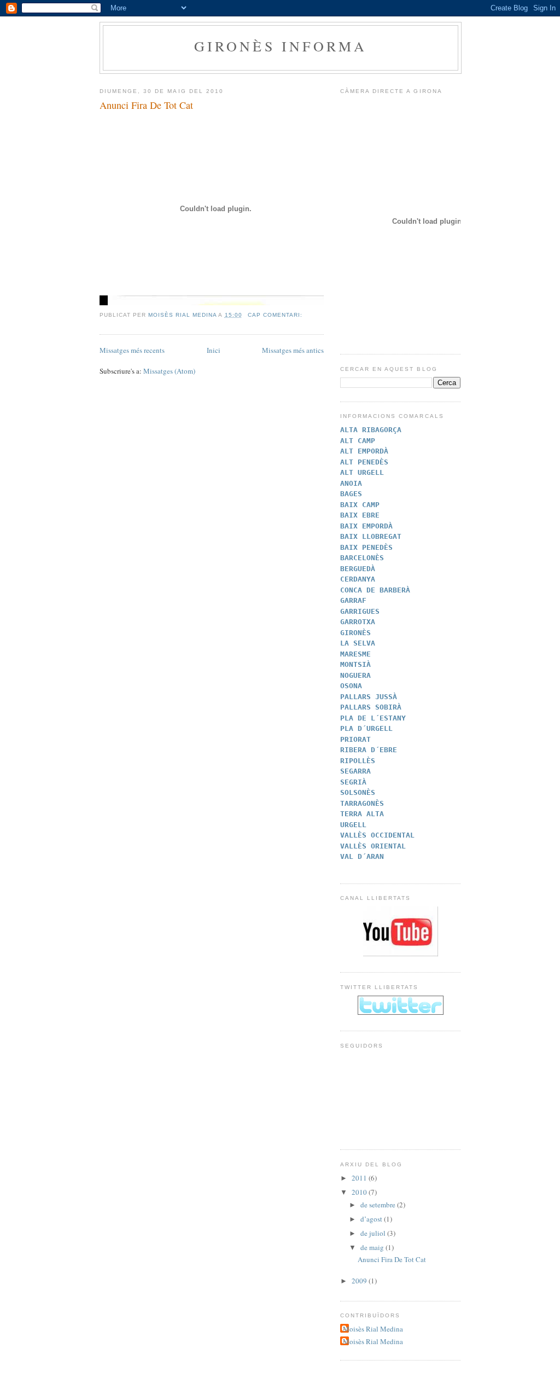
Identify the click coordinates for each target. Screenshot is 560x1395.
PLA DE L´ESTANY (373, 718)
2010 (360, 1192)
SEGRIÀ (353, 782)
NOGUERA (355, 675)
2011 (360, 1178)
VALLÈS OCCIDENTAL (377, 835)
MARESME (355, 654)
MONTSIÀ (355, 664)
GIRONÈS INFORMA (281, 46)
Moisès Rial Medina (373, 1329)
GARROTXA (357, 622)
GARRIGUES (360, 611)
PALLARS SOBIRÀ (370, 707)
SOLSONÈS (357, 792)
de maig (373, 1247)
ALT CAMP (357, 441)
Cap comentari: (276, 315)
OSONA (351, 686)
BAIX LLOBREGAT (370, 536)
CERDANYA (357, 579)
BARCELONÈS (362, 558)
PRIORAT (355, 739)
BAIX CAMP (360, 505)
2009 (360, 1281)
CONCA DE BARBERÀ (375, 590)
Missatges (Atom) (169, 371)
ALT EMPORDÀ (364, 451)
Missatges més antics (293, 350)
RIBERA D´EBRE (368, 750)
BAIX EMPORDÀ (366, 526)
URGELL (353, 825)
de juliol (373, 1233)
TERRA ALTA (362, 814)
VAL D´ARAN (362, 856)
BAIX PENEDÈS (366, 547)
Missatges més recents (132, 350)
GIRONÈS (355, 633)
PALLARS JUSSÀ (368, 697)
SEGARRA (355, 771)
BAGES (351, 494)
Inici (213, 350)
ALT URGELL (362, 472)
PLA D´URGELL (366, 728)
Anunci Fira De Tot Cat (146, 105)
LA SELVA (357, 643)
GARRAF (353, 600)
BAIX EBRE (360, 515)
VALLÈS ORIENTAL (373, 846)
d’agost (372, 1219)
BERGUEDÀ (357, 569)
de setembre (378, 1205)
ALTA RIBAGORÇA (370, 430)
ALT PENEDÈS (364, 462)
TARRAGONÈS (362, 803)
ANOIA (351, 483)
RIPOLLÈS (357, 761)
